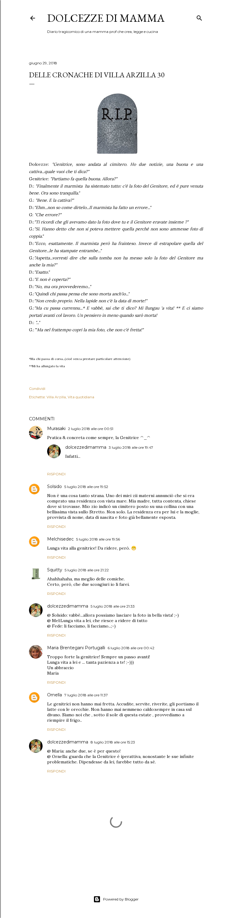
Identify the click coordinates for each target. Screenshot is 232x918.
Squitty (54, 570)
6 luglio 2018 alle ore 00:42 (131, 648)
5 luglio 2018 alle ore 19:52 (86, 486)
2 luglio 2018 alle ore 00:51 (90, 428)
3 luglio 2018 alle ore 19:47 (131, 447)
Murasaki (56, 428)
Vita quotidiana (81, 397)
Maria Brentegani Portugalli (76, 647)
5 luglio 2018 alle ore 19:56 (98, 539)
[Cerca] (199, 17)
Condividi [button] (37, 388)
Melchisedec (60, 539)
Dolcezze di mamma (106, 18)
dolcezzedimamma (85, 447)
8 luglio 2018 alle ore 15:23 (113, 742)
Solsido (54, 486)
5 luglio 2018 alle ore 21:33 (113, 606)
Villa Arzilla (56, 397)
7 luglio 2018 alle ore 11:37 (86, 695)
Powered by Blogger (121, 899)
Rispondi (56, 474)
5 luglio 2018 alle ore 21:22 (87, 570)
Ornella (54, 695)
